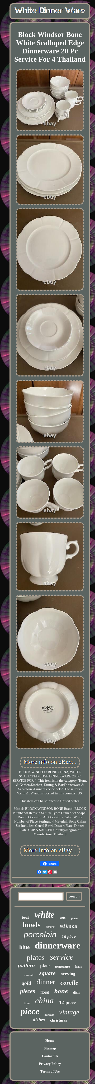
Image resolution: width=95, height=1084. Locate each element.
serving (68, 973)
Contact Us (50, 1056)
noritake (49, 1014)
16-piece (69, 936)
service (61, 957)
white (44, 915)
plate (45, 965)
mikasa (68, 926)
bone (61, 990)
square (47, 973)
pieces (27, 991)
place (74, 918)
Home (49, 1041)
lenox (78, 966)
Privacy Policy (50, 1064)
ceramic (29, 975)
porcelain (40, 934)
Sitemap (50, 1048)
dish (76, 992)
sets (63, 917)
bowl (25, 918)
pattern (26, 965)
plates (36, 957)
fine (27, 1003)
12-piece (67, 1002)
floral (44, 992)
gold (26, 983)
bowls (32, 925)
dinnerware (57, 945)
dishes (39, 1019)
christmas (58, 1020)
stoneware (62, 966)
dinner (45, 982)
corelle (69, 982)
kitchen (50, 927)
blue (24, 947)
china (44, 1000)
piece (30, 1011)
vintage (69, 1012)
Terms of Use (50, 1071)
